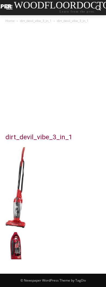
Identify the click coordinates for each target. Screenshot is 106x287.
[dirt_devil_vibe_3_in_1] (15, 226)
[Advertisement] (53, 80)
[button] (19, 245)
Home (10, 20)
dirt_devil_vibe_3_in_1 (36, 20)
